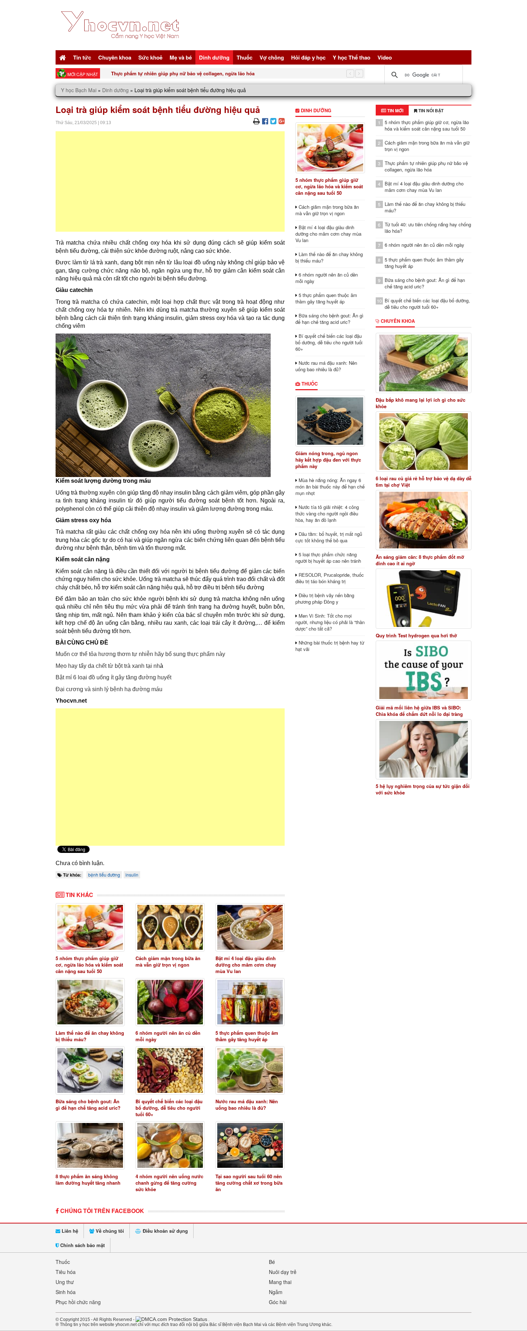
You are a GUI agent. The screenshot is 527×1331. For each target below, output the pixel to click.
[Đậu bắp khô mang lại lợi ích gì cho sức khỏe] (424, 363)
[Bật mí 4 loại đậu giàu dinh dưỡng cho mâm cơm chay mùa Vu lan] (250, 927)
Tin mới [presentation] (394, 110)
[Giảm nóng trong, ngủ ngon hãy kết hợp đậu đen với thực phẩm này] (330, 421)
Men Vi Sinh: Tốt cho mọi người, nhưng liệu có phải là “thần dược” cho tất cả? (330, 622)
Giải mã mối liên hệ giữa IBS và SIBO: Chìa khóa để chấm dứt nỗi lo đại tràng (419, 710)
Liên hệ (69, 1230)
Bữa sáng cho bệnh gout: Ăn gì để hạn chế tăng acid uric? (88, 1104)
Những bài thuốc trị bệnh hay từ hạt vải (329, 645)
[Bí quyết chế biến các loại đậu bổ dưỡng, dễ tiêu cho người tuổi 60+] (170, 1070)
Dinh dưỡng (214, 57)
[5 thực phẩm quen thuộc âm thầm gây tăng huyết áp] (250, 1002)
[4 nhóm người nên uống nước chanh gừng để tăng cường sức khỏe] (170, 1145)
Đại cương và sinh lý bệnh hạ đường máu (109, 689)
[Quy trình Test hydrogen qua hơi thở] (424, 598)
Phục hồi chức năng (78, 1302)
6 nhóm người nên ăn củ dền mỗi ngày (168, 1036)
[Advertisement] (170, 181)
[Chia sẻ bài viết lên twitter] (273, 120)
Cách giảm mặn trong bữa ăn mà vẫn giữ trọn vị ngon (168, 961)
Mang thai (280, 1281)
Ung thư (65, 1281)
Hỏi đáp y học (308, 57)
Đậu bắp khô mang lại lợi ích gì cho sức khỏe (420, 403)
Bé (272, 1261)
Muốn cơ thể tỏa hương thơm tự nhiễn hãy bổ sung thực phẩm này (140, 654)
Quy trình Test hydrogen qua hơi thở (416, 635)
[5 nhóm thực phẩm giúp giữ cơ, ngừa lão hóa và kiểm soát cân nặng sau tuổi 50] (90, 927)
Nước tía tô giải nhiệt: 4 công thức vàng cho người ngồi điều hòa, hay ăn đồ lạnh (327, 513)
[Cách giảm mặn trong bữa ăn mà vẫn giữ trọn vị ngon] (170, 927)
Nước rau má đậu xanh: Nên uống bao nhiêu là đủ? (246, 1104)
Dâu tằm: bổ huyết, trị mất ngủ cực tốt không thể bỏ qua (328, 537)
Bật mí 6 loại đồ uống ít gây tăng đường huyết (113, 677)
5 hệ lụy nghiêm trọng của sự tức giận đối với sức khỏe (423, 789)
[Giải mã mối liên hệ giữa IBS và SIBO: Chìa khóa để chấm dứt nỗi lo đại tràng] (424, 671)
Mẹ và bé (181, 57)
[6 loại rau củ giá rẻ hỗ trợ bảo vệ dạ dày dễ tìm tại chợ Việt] (424, 441)
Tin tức (82, 57)
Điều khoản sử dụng (164, 1230)
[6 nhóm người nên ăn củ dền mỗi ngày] (170, 1002)
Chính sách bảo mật (82, 1245)
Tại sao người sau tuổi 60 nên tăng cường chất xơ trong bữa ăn (249, 1183)
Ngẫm (276, 1291)
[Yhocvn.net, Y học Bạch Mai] (121, 45)
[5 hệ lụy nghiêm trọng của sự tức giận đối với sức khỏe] (424, 749)
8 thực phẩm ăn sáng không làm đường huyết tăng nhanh (88, 1179)
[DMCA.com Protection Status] (171, 1319)
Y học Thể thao (351, 57)
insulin (131, 875)
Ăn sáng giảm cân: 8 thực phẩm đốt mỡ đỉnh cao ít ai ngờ (420, 560)
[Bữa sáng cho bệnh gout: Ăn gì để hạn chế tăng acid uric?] (90, 1070)
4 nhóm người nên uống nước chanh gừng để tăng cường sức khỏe (169, 1183)
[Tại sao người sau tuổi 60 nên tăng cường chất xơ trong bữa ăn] (250, 1145)
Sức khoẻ (150, 57)
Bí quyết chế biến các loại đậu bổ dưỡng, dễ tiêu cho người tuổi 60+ (169, 1108)
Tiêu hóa (66, 1271)
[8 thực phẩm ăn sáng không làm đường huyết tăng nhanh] (90, 1145)
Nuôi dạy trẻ (282, 1271)
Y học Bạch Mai (78, 90)
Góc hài (277, 1302)
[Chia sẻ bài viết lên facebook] (265, 120)
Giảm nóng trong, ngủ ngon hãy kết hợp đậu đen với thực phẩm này (328, 459)
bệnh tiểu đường (104, 875)
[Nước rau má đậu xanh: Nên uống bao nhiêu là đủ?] (250, 1070)
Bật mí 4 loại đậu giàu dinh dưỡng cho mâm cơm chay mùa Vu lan (245, 964)
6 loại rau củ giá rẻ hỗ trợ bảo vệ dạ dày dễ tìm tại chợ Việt (423, 481)
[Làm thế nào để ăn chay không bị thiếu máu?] (90, 1002)
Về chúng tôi (109, 1230)
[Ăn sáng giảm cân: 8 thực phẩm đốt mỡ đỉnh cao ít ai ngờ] (424, 520)
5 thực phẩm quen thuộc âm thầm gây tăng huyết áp (246, 1036)
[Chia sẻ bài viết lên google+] (282, 120)
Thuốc (244, 57)
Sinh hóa (66, 1291)
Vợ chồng (272, 57)
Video (385, 57)
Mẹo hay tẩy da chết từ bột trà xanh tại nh (108, 666)
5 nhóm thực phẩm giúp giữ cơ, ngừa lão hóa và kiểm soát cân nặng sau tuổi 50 (89, 964)
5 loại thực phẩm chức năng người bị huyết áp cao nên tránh (328, 557)
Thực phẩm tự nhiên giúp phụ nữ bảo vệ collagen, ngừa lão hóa (183, 73)
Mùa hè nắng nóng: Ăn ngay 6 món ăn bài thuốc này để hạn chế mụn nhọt (330, 486)
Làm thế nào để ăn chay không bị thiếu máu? (90, 1036)
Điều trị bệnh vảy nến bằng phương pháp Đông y (324, 598)
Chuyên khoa (114, 57)
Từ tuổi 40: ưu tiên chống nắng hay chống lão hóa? (428, 227)
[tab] (392, 110)
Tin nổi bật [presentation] (430, 110)
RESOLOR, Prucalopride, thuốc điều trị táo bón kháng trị (329, 578)
